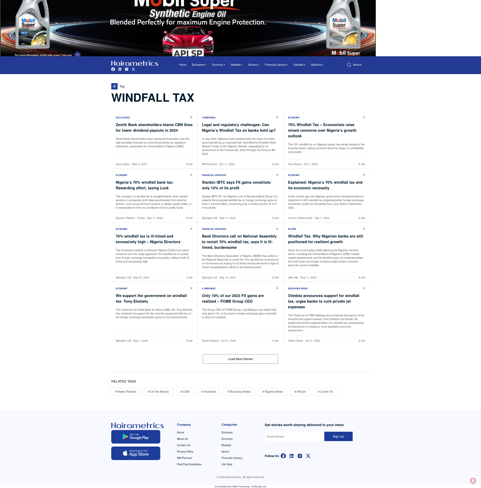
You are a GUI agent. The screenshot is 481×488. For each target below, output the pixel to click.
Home (182, 64)
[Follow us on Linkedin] (120, 69)
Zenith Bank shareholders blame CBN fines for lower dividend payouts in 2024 (154, 127)
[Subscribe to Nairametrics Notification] (473, 481)
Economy (294, 117)
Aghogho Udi (209, 218)
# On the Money (158, 391)
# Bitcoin (300, 391)
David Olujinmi (210, 340)
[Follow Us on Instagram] (300, 455)
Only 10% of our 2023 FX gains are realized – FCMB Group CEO (233, 298)
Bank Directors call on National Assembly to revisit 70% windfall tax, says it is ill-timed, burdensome (239, 241)
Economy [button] (217, 64)
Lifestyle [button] (298, 64)
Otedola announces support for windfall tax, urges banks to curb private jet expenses (323, 301)
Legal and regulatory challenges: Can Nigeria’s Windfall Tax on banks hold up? (239, 127)
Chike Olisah (295, 340)
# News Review (125, 391)
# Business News (239, 391)
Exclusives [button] (198, 64)
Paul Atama (295, 164)
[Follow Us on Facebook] (283, 455)
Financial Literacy (232, 458)
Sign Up (338, 436)
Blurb (292, 229)
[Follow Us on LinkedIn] (291, 455)
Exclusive (227, 432)
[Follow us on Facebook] (113, 69)
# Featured (208, 391)
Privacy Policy (185, 451)
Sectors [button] (252, 64)
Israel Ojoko (123, 164)
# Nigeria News (272, 391)
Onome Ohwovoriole (300, 218)
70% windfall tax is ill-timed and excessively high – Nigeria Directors (149, 238)
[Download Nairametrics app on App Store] (135, 453)
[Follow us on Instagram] (127, 69)
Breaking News (298, 288)
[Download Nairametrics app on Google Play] (135, 437)
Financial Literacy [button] (275, 64)
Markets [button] (235, 64)
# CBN (185, 391)
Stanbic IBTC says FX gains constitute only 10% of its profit (236, 184)
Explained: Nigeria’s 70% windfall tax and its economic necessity (325, 184)
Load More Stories (240, 359)
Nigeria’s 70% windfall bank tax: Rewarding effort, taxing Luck (144, 184)
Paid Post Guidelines (189, 464)
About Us (182, 439)
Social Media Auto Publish (226, 486)
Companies (209, 117)
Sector (225, 451)
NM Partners (209, 164)
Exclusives (123, 117)
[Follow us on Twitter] (133, 69)
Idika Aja (293, 277)
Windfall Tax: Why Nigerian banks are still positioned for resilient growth (325, 238)
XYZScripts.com (258, 486)
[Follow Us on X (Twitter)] (308, 455)
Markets (226, 445)
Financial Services (214, 175)
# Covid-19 (325, 391)
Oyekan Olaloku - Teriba (130, 218)
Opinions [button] (316, 64)
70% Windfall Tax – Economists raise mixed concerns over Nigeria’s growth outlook (322, 130)
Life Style (227, 464)
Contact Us (183, 445)
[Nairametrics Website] (134, 63)
